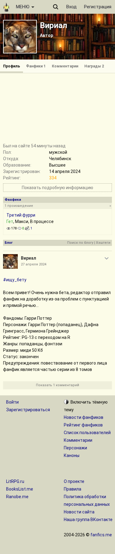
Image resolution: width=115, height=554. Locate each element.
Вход (71, 6)
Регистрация (97, 6)
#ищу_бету (14, 279)
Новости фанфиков (83, 417)
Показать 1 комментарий (57, 385)
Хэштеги (103, 243)
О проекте (74, 481)
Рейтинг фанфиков (83, 425)
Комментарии (65, 66)
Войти (12, 402)
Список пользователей (87, 432)
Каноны (71, 455)
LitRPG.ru (15, 481)
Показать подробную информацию (57, 187)
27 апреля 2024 (33, 264)
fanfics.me (101, 534)
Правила (72, 489)
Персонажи (75, 447)
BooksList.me (19, 489)
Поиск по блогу (80, 243)
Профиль (11, 66)
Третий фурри (20, 215)
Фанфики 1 (36, 66)
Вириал (53, 25)
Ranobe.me (17, 496)
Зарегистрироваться (28, 409)
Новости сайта (79, 511)
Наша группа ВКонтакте (88, 519)
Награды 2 (94, 66)
